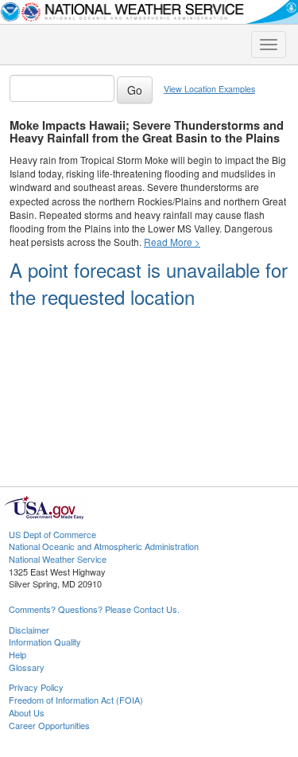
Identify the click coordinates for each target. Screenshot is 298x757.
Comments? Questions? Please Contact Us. (94, 609)
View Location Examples (209, 89)
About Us (27, 712)
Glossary (27, 667)
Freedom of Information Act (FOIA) (76, 699)
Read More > (172, 241)
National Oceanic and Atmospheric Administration (104, 546)
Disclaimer (29, 629)
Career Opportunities (49, 725)
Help (17, 654)
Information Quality (45, 641)
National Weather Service (57, 558)
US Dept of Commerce (52, 534)
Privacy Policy (36, 687)
